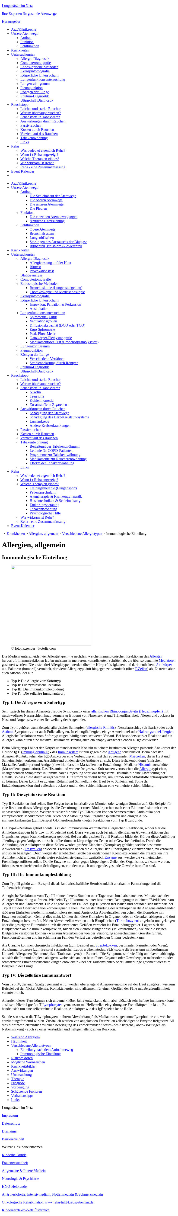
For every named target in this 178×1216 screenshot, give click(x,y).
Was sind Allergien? (25, 1037)
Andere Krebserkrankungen (50, 425)
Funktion (27, 42)
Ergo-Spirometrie (42, 329)
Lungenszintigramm (35, 84)
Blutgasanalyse (31, 275)
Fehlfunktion (29, 46)
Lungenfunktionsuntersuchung (42, 79)
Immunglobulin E (35, 752)
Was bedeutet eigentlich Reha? (42, 150)
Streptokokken (106, 945)
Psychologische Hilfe (45, 513)
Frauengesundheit (15, 1163)
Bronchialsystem (42, 233)
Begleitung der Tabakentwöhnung (54, 446)
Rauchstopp (20, 104)
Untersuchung (21, 1075)
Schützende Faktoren (26, 1091)
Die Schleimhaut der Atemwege (53, 196)
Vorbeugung (20, 1087)
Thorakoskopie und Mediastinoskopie (57, 292)
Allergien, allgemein (43, 534)
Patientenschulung (43, 492)
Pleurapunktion (31, 88)
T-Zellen (141, 669)
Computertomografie (35, 63)
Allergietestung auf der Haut (50, 263)
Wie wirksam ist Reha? (37, 163)
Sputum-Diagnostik (34, 96)
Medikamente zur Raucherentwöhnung (58, 459)
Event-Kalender (22, 171)
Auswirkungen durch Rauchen (42, 121)
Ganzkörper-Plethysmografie (51, 338)
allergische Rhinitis (100, 727)
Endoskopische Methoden (39, 67)
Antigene (114, 752)
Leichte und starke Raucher (40, 109)
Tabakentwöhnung (34, 138)
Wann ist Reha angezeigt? (39, 155)
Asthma (7, 732)
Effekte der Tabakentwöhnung (52, 463)
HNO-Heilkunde (14, 1186)
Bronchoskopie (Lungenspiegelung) (56, 288)
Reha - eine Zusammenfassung (42, 167)
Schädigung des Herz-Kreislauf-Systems (59, 417)
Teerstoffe (37, 396)
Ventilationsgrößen (43, 321)
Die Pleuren (38, 208)
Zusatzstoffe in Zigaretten (48, 405)
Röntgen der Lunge (34, 92)
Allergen (155, 656)
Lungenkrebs (39, 421)
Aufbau (26, 38)
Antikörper (164, 665)
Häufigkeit (19, 1041)
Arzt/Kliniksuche (23, 29)
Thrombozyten (127, 921)
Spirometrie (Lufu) (43, 317)
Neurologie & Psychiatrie (20, 1179)
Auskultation (39, 309)
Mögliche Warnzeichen (28, 1062)
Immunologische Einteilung (40, 1054)
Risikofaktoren (22, 1058)
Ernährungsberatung (44, 505)
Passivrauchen (30, 125)
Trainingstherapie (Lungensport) (53, 488)
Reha (15, 146)
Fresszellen (33, 849)
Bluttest (35, 267)
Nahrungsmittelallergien (155, 732)
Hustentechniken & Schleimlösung (55, 501)
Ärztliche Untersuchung (47, 221)
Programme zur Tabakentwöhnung (55, 455)
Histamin (145, 765)
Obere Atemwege (42, 229)
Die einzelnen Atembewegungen (53, 217)
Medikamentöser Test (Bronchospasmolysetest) (64, 342)
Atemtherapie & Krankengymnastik (56, 496)
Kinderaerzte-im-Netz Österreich (26, 1210)
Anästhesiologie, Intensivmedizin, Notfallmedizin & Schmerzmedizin (52, 1194)
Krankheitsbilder (23, 1066)
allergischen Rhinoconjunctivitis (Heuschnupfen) (127, 711)
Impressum (10, 1115)
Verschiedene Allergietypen (82, 534)
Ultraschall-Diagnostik (36, 100)
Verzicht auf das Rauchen (39, 134)
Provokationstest (42, 271)
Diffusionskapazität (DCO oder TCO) (57, 325)
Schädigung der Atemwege (49, 413)
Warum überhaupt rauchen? (40, 113)
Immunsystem (68, 752)
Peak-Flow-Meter (42, 334)
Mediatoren (167, 660)
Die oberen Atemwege (46, 200)
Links (24, 142)
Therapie (17, 1079)
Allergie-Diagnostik (34, 59)
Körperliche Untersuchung (39, 75)
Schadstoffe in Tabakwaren (40, 117)
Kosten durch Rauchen (37, 130)
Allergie (145, 769)
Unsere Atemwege (24, 33)
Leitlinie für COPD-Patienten (51, 450)
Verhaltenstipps (22, 1095)
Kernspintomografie (35, 71)
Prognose (18, 1083)
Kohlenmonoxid (42, 400)
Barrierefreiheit (13, 1139)
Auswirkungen (22, 1070)
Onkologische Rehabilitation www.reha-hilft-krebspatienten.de (47, 1202)
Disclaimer (10, 1131)
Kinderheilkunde (14, 1155)
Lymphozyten (52, 1005)
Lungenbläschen (42, 238)
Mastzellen (137, 756)
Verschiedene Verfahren (47, 359)
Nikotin (35, 392)
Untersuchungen (23, 54)
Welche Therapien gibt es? (39, 159)
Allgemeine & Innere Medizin (24, 1171)
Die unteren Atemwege (47, 204)
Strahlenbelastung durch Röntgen (54, 363)
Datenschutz (11, 1123)
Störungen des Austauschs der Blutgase (58, 242)
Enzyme (111, 857)
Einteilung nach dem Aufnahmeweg (46, 1050)
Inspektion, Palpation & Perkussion (55, 304)
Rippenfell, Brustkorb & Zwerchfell (56, 246)
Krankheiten (20, 50)
